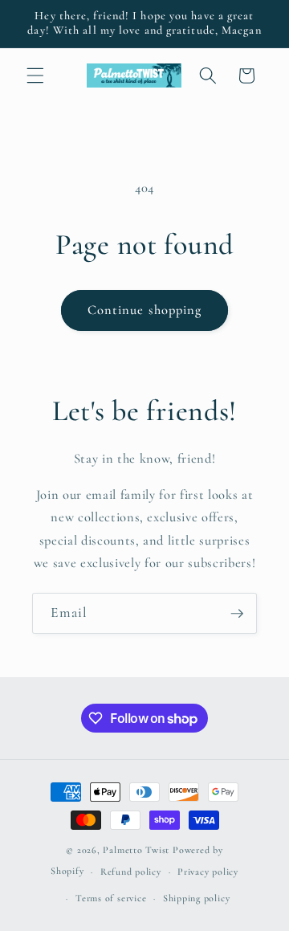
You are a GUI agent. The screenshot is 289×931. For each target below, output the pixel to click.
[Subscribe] (237, 614)
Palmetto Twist (136, 849)
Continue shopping (145, 310)
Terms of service (110, 898)
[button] (35, 75)
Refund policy (130, 871)
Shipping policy (196, 898)
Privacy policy (207, 871)
